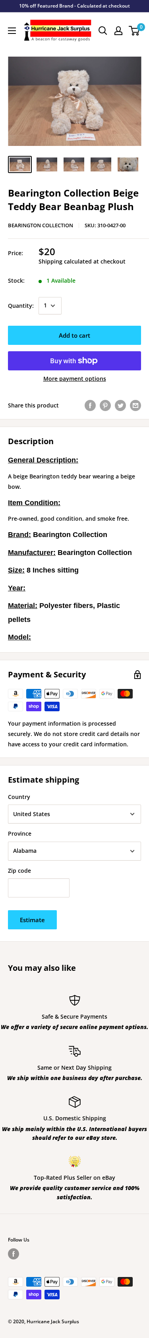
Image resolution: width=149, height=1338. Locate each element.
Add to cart (74, 335)
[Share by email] (135, 405)
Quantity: (21, 305)
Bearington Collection (40, 225)
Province (19, 833)
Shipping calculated (65, 261)
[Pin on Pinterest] (105, 405)
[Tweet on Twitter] (120, 405)
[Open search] (103, 30)
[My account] (118, 30)
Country (19, 797)
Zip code (19, 870)
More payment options (74, 378)
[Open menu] (12, 31)
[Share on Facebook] (90, 405)
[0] (134, 30)
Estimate (32, 920)
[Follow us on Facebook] (13, 1253)
